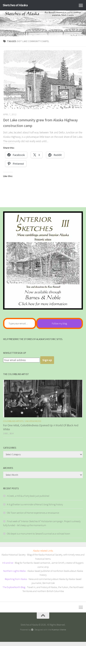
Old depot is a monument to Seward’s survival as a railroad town (38, 533)
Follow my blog (59, 323)
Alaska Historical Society (13, 554)
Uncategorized (33, 421)
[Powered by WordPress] (32, 629)
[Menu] (81, 5)
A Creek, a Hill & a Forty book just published (28, 495)
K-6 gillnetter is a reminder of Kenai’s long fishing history (35, 504)
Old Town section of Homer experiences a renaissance (33, 512)
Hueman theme (59, 629)
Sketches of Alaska (15, 5)
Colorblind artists (13, 421)
